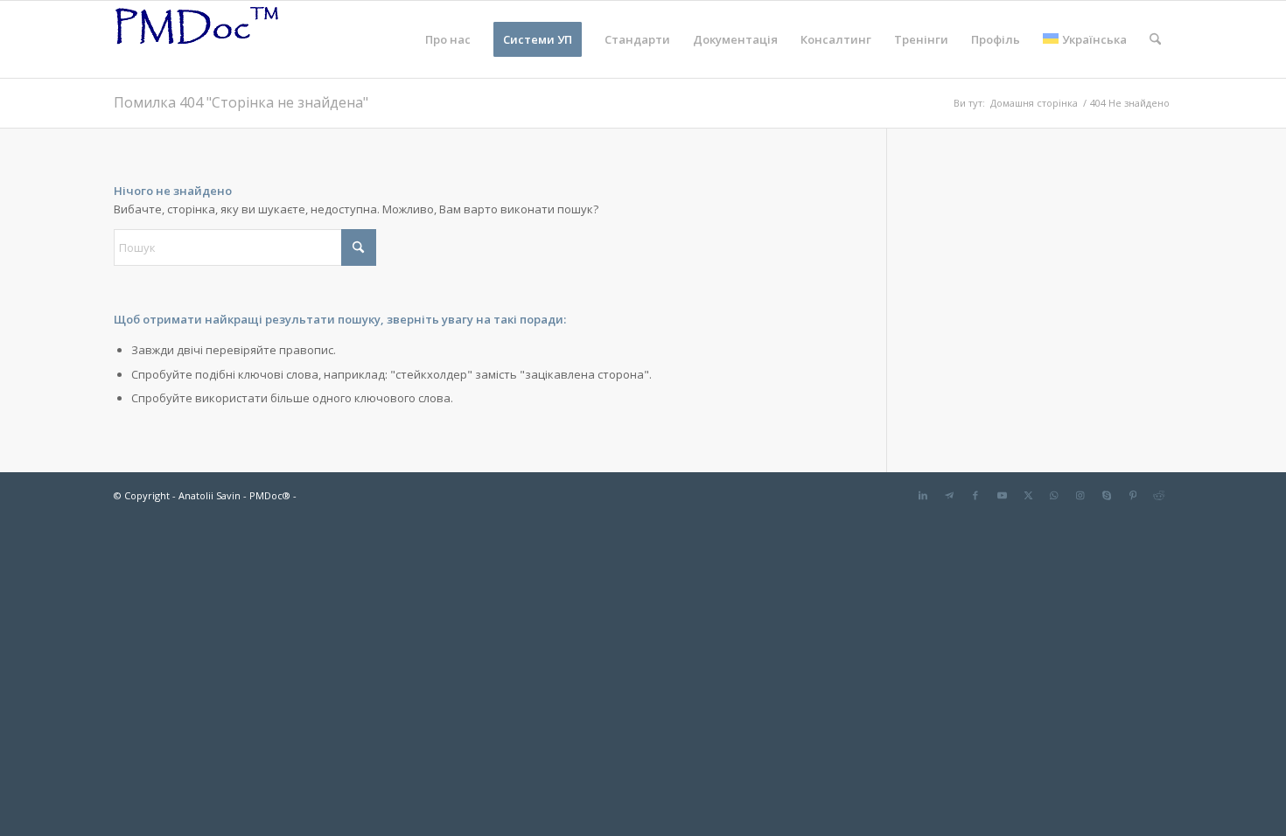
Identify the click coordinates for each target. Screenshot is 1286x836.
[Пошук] (1155, 39)
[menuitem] (448, 39)
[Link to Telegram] (949, 495)
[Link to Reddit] (1159, 495)
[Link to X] (1028, 495)
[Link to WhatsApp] (1054, 495)
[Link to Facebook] (975, 495)
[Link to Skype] (1107, 495)
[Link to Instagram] (1080, 495)
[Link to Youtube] (1002, 495)
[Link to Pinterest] (1133, 495)
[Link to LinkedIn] (923, 495)
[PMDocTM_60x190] (197, 39)
